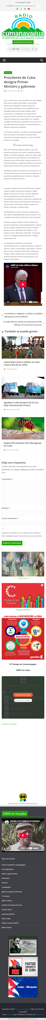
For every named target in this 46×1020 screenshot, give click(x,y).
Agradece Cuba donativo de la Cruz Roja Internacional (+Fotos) (21, 404)
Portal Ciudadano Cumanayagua (13, 865)
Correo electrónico (10, 518)
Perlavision (6, 878)
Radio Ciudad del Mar (9, 874)
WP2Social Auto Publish (14, 1019)
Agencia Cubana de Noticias (12, 892)
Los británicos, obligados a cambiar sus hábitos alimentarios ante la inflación (23, 315)
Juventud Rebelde (8, 914)
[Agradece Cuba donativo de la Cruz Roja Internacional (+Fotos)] (23, 378)
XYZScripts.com (33, 1019)
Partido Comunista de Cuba (12, 905)
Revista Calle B (23, 578)
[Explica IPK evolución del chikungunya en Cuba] (23, 419)
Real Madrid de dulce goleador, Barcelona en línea (25, 7)
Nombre (6, 508)
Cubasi (22, 91)
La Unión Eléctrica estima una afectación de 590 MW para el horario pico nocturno (22, 323)
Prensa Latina (7, 910)
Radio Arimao (7, 927)
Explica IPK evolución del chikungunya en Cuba (22, 444)
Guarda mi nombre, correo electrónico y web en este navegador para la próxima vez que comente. (22, 534)
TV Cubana (6, 896)
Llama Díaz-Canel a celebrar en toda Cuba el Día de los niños (21, 363)
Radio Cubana (7, 901)
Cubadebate (6, 887)
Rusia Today (6, 919)
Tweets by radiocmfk (9, 724)
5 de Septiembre (8, 869)
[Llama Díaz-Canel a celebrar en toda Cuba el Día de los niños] (23, 338)
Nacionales (8, 72)
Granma (4, 883)
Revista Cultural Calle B (10, 923)
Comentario (7, 479)
